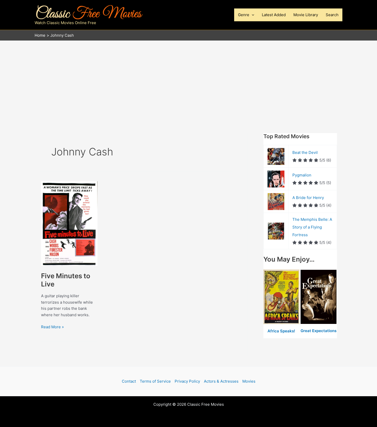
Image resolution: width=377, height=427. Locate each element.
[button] (251, 14)
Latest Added (274, 14)
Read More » (52, 327)
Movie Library (305, 14)
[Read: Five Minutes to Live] (69, 223)
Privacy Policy (187, 381)
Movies (248, 381)
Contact (129, 381)
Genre (243, 14)
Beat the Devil (305, 152)
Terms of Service (155, 381)
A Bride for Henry (308, 197)
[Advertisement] (188, 79)
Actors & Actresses (221, 381)
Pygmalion (301, 175)
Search (332, 14)
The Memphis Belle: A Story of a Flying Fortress (312, 227)
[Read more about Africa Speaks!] (282, 297)
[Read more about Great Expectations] (319, 297)
